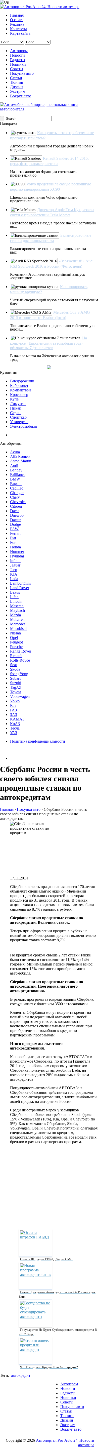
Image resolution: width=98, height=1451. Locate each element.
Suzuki (15, 683)
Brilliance (17, 474)
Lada (14, 579)
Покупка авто (22, 73)
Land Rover (19, 588)
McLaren (17, 619)
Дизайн (16, 87)
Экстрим (17, 91)
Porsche (16, 646)
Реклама (17, 24)
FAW (14, 529)
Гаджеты (17, 60)
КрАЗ (15, 723)
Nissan (15, 633)
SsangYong (19, 674)
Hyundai (17, 556)
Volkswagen (20, 696)
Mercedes (17, 624)
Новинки (18, 64)
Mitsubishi (18, 628)
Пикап (15, 408)
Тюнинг (17, 82)
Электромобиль (23, 426)
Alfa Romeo (20, 456)
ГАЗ (13, 710)
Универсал (19, 422)
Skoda (15, 669)
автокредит (20, 1375)
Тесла (15, 728)
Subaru (15, 678)
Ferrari (15, 533)
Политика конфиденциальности (37, 741)
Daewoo (17, 515)
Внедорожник (22, 381)
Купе (14, 399)
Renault (16, 656)
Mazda (15, 615)
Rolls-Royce (20, 660)
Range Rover (20, 651)
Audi (14, 465)
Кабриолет (19, 385)
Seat (13, 665)
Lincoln (16, 601)
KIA (13, 574)
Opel (14, 637)
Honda (15, 547)
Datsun (15, 520)
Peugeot (16, 642)
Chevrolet (18, 502)
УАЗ (13, 733)
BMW (15, 479)
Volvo (15, 701)
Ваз (13, 705)
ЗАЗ (13, 714)
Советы (16, 69)
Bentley (16, 470)
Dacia (14, 511)
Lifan (14, 597)
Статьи (16, 78)
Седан (15, 413)
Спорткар (18, 417)
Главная (17, 15)
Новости (17, 55)
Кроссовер (19, 394)
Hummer (17, 551)
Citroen (16, 506)
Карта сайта (20, 33)
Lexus (15, 592)
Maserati (17, 606)
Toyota (15, 692)
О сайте (16, 20)
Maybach (17, 610)
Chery (15, 497)
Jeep (13, 570)
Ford (14, 542)
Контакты (18, 29)
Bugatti (16, 483)
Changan (17, 493)
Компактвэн (20, 390)
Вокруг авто (20, 96)
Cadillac (16, 488)
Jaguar (15, 565)
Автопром (19, 51)
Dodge (15, 524)
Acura (15, 452)
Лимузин (18, 403)
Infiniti (15, 560)
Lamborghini (20, 583)
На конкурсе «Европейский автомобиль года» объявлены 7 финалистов (48, 343)
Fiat (13, 538)
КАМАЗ (17, 719)
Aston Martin (20, 461)
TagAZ (16, 687)
